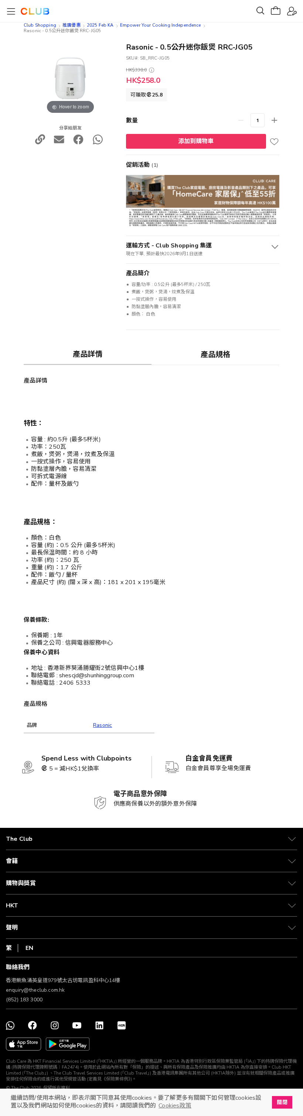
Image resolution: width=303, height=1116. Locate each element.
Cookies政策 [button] (175, 1106)
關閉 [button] (282, 1102)
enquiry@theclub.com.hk (35, 990)
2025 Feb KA (100, 25)
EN (29, 948)
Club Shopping (40, 25)
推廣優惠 (71, 25)
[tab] (88, 354)
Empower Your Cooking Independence (160, 25)
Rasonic (102, 725)
